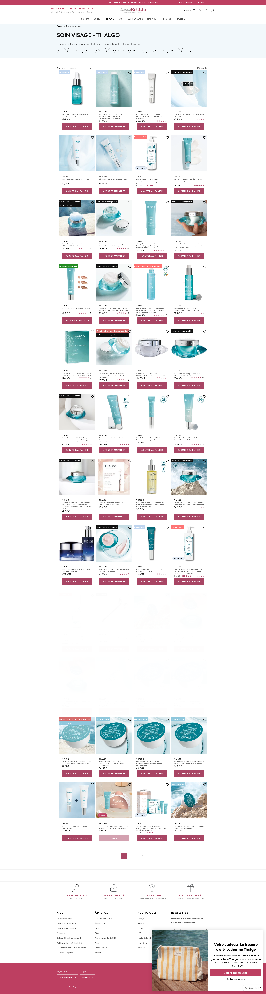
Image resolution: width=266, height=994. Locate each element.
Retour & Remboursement (69, 938)
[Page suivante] (142, 856)
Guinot (141, 923)
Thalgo (141, 928)
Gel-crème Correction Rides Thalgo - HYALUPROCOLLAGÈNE (188, 374)
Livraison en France (66, 923)
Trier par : (61, 68)
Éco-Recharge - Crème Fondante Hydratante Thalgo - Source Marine (188, 702)
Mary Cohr (143, 943)
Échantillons (101, 923)
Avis (97, 943)
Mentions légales (65, 952)
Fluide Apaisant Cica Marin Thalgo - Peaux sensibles (76, 180)
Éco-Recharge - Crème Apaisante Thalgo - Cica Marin (112, 702)
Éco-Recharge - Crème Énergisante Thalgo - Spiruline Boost (150, 638)
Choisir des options (77, 320)
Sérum (102, 51)
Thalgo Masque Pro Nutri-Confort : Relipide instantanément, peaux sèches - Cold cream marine (112, 440)
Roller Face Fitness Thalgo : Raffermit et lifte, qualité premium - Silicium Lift (114, 638)
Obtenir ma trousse (235, 972)
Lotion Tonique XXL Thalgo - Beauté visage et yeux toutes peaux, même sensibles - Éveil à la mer (188, 571)
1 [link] (123, 855)
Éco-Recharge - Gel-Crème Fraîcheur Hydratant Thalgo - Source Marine (76, 762)
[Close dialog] (259, 933)
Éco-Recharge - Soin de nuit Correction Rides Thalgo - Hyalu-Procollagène (112, 763)
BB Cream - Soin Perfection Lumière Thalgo (76, 309)
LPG (139, 933)
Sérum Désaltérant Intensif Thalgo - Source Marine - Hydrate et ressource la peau (188, 440)
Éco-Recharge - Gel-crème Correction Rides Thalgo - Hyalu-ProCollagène (189, 762)
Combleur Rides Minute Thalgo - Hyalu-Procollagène (149, 570)
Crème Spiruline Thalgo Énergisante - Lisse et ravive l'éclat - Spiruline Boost (189, 503)
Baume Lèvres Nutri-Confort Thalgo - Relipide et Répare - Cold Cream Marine (188, 181)
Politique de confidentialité (69, 943)
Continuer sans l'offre (236, 979)
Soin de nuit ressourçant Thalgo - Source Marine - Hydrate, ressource (113, 245)
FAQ (97, 933)
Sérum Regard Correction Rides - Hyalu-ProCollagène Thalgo (75, 115)
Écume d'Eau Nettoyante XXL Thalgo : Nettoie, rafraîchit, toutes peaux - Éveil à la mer (77, 639)
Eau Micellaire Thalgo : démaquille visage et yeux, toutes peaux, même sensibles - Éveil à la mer (150, 310)
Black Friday (101, 948)
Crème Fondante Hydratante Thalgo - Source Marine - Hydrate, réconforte (114, 309)
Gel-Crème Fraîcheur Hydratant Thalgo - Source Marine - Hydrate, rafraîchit (112, 375)
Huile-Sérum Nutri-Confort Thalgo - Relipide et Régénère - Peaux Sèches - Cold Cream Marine (151, 504)
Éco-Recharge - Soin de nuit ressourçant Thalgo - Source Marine (150, 702)
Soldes (98, 952)
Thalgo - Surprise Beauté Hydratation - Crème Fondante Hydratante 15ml (114, 827)
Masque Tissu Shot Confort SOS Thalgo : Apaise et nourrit (111, 503)
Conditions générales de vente (71, 948)
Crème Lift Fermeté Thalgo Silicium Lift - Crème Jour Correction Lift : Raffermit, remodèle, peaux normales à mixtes (77, 505)
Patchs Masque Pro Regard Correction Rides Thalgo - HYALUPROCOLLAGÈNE (77, 374)
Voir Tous (142, 948)
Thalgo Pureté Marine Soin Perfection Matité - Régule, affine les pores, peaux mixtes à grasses (151, 246)
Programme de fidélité (105, 938)
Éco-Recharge (75, 51)
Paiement (61, 933)
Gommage (187, 51)
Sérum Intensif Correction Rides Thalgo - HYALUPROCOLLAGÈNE (186, 309)
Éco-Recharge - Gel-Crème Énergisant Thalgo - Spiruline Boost (189, 827)
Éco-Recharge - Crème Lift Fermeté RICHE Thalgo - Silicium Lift (76, 702)
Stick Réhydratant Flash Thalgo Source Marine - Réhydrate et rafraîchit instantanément (111, 116)
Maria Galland (144, 938)
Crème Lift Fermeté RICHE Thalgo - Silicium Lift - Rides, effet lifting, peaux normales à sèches (75, 440)
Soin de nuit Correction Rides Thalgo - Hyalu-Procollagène (114, 570)
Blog (97, 928)
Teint (112, 51)
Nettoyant (138, 51)
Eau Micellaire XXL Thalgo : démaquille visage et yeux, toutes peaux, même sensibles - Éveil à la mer (151, 181)
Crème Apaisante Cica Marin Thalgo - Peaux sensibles (189, 115)
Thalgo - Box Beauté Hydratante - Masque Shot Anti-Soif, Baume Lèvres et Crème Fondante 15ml (151, 828)
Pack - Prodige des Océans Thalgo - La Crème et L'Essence (77, 570)
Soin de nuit (123, 51)
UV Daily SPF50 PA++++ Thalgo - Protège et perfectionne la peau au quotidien (149, 116)
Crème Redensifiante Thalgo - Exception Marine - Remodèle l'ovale (150, 374)
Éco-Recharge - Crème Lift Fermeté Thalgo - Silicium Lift (188, 638)
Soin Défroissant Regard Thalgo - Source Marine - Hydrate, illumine (149, 439)
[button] (85, 19)
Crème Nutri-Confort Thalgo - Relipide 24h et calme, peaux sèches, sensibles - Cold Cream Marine (189, 246)
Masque (175, 51)
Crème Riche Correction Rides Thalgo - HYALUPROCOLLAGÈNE (76, 245)
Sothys (141, 918)
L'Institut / (186, 10)
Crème (61, 51)
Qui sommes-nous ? (104, 918)
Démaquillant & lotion (157, 51)
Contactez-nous (64, 918)
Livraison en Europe (66, 928)
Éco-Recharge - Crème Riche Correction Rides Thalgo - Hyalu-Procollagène (149, 763)
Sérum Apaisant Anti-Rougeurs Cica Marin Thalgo (113, 180)
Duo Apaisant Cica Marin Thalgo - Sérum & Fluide (75, 827)
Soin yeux (90, 51)
